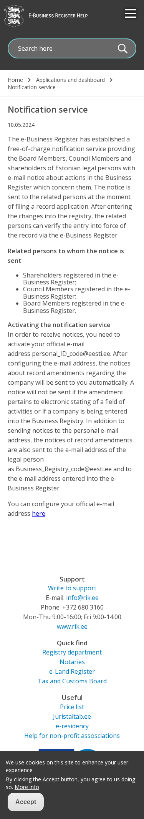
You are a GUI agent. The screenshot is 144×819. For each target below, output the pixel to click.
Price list (72, 707)
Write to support (72, 588)
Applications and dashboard (70, 80)
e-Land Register (72, 671)
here (38, 513)
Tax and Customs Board (72, 681)
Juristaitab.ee (72, 716)
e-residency (72, 726)
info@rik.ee (82, 597)
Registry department (72, 652)
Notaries (72, 662)
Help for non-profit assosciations (72, 735)
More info (27, 787)
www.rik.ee (72, 626)
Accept (25, 802)
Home (15, 80)
